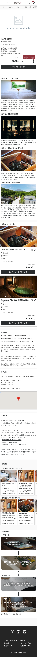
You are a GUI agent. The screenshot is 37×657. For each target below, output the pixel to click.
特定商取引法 (8, 646)
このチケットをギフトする (18, 272)
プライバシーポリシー (26, 643)
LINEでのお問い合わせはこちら (11, 440)
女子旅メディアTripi (25, 646)
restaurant (2, 253)
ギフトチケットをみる (18, 67)
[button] (2, 33)
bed (2, 258)
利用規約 (6, 643)
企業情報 (22, 640)
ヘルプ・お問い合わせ (10, 640)
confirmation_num (2, 256)
